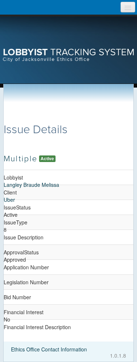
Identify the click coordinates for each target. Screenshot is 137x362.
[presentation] (68, 42)
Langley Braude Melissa (31, 184)
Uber (9, 199)
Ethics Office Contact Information (49, 349)
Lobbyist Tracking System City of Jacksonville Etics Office (68, 42)
